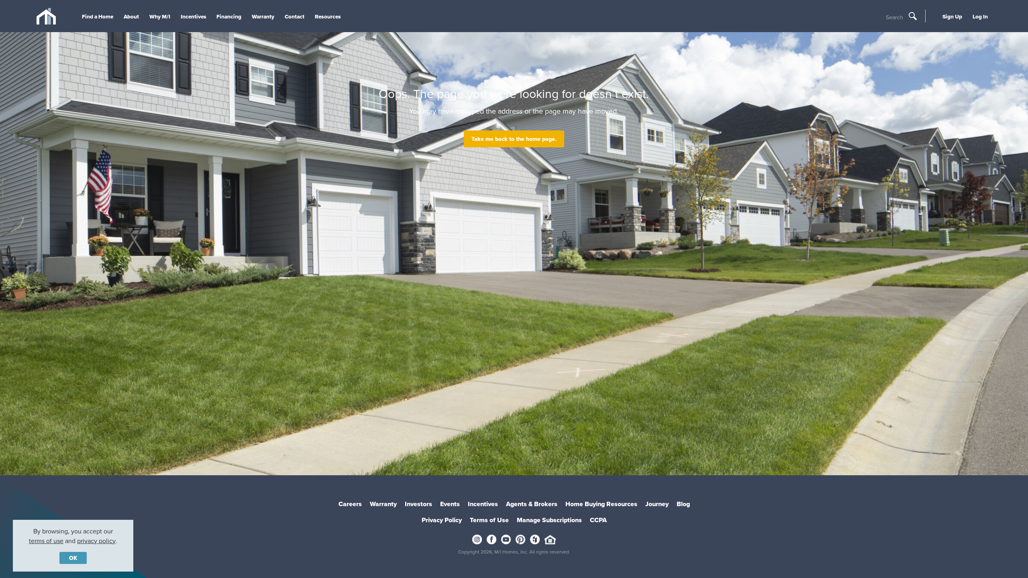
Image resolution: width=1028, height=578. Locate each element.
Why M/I (159, 16)
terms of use (46, 540)
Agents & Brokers (531, 504)
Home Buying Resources (601, 504)
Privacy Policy (442, 520)
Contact (294, 16)
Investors (418, 504)
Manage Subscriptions (549, 520)
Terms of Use (489, 520)
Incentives (193, 16)
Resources (328, 16)
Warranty (263, 16)
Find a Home (97, 16)
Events (450, 504)
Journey (657, 504)
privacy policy (96, 540)
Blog (683, 504)
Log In (980, 16)
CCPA (598, 520)
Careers (350, 504)
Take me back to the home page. (514, 139)
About (131, 16)
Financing (228, 16)
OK (73, 558)
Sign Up (952, 16)
